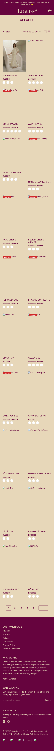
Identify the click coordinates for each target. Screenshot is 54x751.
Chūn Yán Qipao (37, 416)
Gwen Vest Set (11, 416)
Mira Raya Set (10, 76)
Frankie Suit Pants (39, 300)
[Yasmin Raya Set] (14, 153)
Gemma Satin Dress (39, 474)
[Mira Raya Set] (14, 56)
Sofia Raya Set (11, 124)
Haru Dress (9, 240)
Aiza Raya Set (36, 124)
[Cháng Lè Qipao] (39, 507)
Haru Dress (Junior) (39, 182)
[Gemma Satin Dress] (39, 449)
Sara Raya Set (36, 76)
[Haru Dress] (14, 215)
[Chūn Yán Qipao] (39, 391)
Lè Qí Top (8, 532)
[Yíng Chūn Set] (14, 565)
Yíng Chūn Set (11, 590)
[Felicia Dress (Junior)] (39, 215)
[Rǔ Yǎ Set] (39, 565)
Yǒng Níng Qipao (12, 474)
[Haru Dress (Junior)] (39, 158)
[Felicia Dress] (14, 276)
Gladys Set (35, 358)
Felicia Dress (10, 300)
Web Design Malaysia (39, 734)
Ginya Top (8, 358)
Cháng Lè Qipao (37, 532)
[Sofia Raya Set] (14, 105)
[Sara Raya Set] (39, 56)
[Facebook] (4, 721)
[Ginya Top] (14, 334)
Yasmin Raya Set (12, 173)
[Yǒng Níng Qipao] (14, 449)
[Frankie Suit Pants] (39, 276)
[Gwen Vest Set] (14, 391)
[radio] (4, 82)
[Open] (4, 11)
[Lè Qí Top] (14, 507)
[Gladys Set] (39, 334)
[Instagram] (8, 721)
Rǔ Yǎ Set (33, 590)
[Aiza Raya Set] (39, 105)
